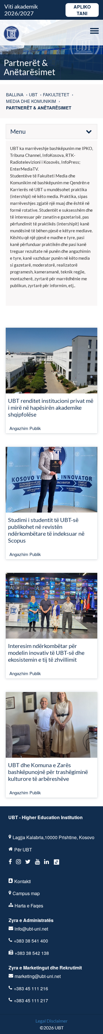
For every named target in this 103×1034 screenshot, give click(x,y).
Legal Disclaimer (51, 1020)
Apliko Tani (82, 10)
